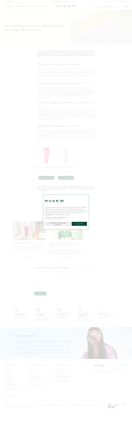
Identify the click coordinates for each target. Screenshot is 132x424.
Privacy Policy (48, 214)
